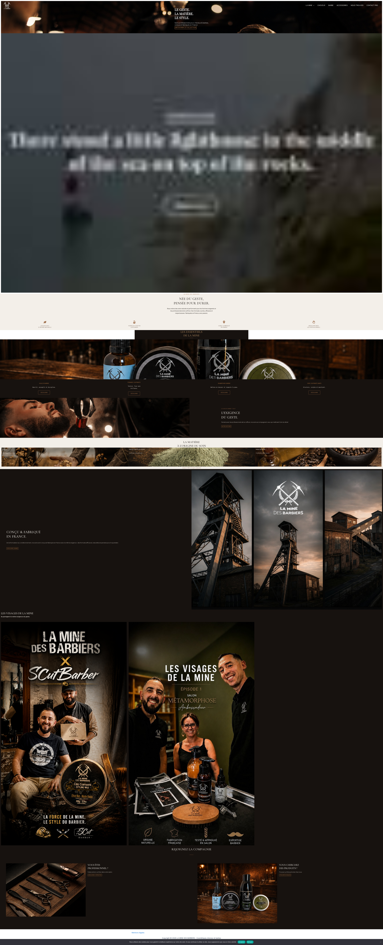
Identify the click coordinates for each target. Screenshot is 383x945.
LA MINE (309, 5)
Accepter (241, 942)
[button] (313, 5)
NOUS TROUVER (357, 5)
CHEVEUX (321, 5)
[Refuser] (381, 942)
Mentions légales (138, 933)
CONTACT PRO (372, 5)
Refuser (250, 942)
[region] (191, 147)
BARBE (330, 5)
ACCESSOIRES (342, 5)
